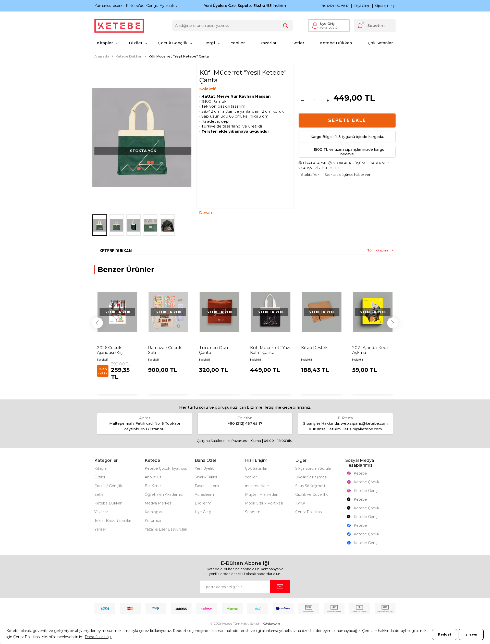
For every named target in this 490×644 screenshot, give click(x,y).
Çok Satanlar (380, 42)
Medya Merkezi (158, 503)
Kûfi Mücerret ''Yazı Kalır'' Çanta (270, 350)
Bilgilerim (203, 503)
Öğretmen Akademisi (164, 494)
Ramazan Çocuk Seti (164, 350)
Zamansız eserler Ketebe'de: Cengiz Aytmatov (136, 5)
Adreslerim (204, 494)
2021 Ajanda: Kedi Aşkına (370, 350)
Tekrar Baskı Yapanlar (112, 520)
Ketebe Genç (365, 490)
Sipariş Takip (385, 6)
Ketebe (360, 473)
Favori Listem (207, 486)
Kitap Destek (314, 347)
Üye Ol (329, 27)
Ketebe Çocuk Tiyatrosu (166, 468)
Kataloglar (154, 512)
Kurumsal (153, 520)
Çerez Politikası (308, 512)
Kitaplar (105, 42)
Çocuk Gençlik (173, 42)
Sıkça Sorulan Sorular (313, 468)
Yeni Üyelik (204, 468)
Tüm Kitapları (378, 250)
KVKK (300, 503)
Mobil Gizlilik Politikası (264, 503)
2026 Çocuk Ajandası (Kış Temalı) (109, 350)
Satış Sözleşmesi (310, 486)
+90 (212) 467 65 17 (334, 5)
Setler (298, 42)
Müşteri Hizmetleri (261, 494)
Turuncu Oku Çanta (213, 350)
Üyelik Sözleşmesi (311, 477)
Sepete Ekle (347, 120)
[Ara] (285, 25)
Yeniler (238, 42)
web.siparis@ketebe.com (364, 423)
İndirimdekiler (257, 486)
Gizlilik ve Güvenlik (311, 494)
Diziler (136, 42)
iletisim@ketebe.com (362, 429)
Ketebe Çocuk (366, 482)
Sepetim (252, 512)
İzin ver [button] (471, 634)
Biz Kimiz (153, 486)
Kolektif (207, 88)
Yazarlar (269, 42)
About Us (153, 477)
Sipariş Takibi (206, 477)
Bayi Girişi (362, 5)
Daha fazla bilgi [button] (98, 637)
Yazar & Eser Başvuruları (166, 529)
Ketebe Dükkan (336, 42)
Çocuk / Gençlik (108, 486)
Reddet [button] (444, 634)
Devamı (207, 212)
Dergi (209, 42)
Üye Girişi (327, 23)
